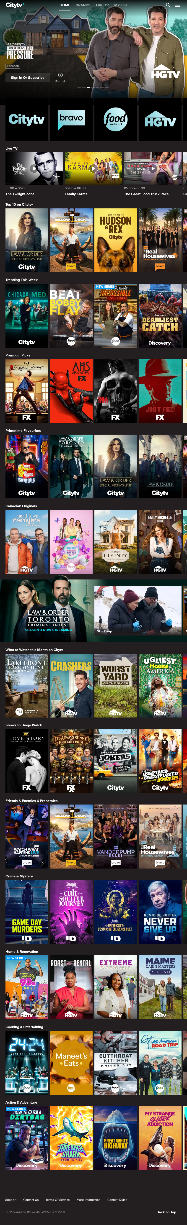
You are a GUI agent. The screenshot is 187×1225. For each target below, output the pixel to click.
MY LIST (121, 5)
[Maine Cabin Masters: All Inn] (160, 987)
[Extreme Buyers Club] (115, 987)
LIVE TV (102, 5)
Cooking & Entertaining (24, 1027)
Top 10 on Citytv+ (19, 204)
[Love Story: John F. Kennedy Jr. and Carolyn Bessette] (26, 761)
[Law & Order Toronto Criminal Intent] (71, 467)
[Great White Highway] (115, 1138)
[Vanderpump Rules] (115, 837)
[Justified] (160, 391)
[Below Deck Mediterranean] (71, 240)
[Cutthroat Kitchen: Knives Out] (115, 1063)
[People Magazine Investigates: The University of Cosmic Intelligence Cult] (115, 912)
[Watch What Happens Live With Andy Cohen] (26, 837)
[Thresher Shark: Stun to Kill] (71, 1138)
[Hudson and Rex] (115, 240)
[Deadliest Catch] (160, 316)
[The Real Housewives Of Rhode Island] (160, 837)
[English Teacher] (26, 391)
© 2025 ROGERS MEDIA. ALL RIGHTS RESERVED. (35, 1212)
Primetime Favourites (23, 430)
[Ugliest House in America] (160, 686)
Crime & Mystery (19, 876)
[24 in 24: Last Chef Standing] (26, 1063)
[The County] (115, 542)
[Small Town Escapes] (26, 542)
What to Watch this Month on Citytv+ (35, 650)
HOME (65, 5)
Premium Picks (17, 355)
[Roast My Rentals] (71, 987)
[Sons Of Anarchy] (115, 391)
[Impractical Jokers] (115, 761)
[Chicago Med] (26, 316)
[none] (10, 1200)
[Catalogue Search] (168, 5)
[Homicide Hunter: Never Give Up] (160, 912)
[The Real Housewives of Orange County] (160, 240)
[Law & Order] (160, 467)
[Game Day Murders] (26, 912)
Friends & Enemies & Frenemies (31, 801)
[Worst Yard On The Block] (115, 686)
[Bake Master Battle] (71, 542)
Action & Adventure (21, 1102)
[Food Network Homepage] (115, 119)
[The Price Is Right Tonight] (26, 467)
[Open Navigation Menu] (178, 5)
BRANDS (83, 5)
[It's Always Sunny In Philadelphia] (71, 761)
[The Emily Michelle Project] (160, 542)
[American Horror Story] (71, 391)
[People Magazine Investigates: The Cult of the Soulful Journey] (71, 912)
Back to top (166, 1212)
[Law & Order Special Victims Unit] (26, 240)
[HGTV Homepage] (160, 119)
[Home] (15, 5)
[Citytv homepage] (26, 119)
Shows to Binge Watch (23, 725)
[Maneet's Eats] (71, 1063)
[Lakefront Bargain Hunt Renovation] (26, 686)
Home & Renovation (21, 951)
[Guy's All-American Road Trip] (160, 1063)
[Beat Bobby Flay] (71, 316)
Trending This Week (21, 280)
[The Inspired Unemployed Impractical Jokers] (160, 761)
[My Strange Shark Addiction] (160, 1138)
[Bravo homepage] (71, 119)
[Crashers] (71, 686)
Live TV (11, 148)
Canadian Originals (21, 506)
